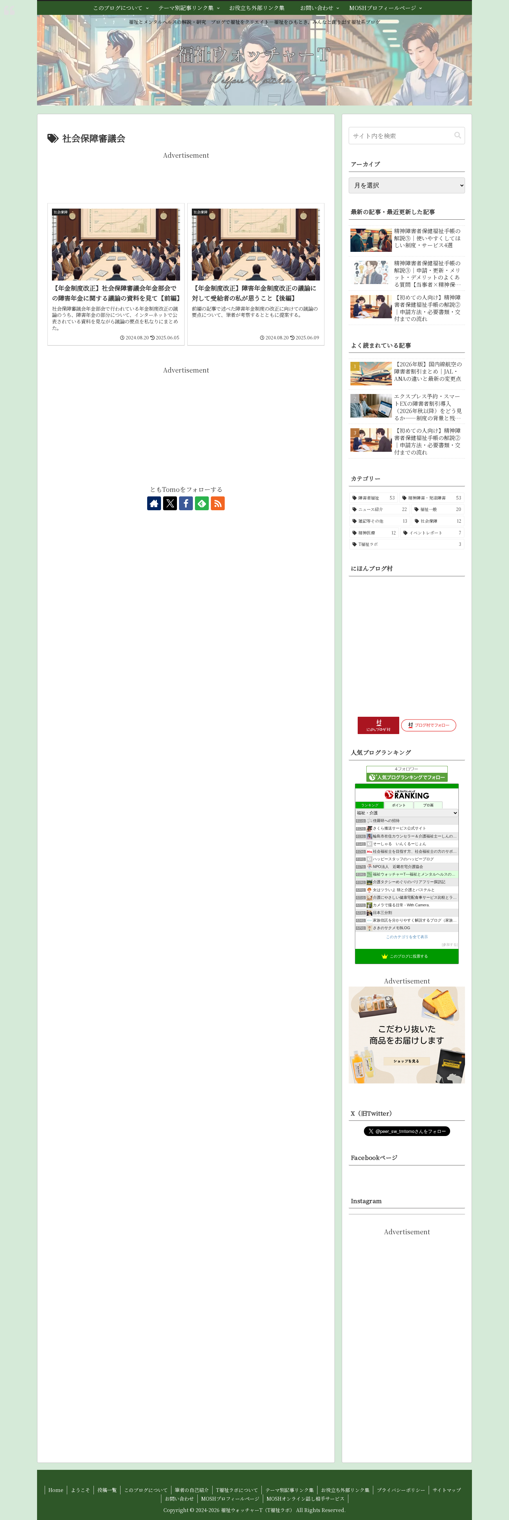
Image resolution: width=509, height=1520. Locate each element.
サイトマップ (446, 1489)
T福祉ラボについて (237, 1489)
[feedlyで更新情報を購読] (202, 503)
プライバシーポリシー (401, 1489)
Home (55, 1489)
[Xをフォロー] (170, 503)
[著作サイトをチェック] (154, 503)
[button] (458, 135)
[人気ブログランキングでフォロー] (407, 772)
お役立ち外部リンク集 (345, 1489)
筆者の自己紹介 (192, 1489)
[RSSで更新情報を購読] (218, 503)
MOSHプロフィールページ (230, 1498)
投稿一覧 (107, 1489)
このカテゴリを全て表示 (407, 937)
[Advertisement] (185, 176)
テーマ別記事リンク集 (289, 1489)
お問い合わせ (179, 1498)
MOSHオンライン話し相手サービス (306, 1498)
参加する (450, 944)
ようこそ (80, 1489)
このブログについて (146, 1489)
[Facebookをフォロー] (186, 503)
